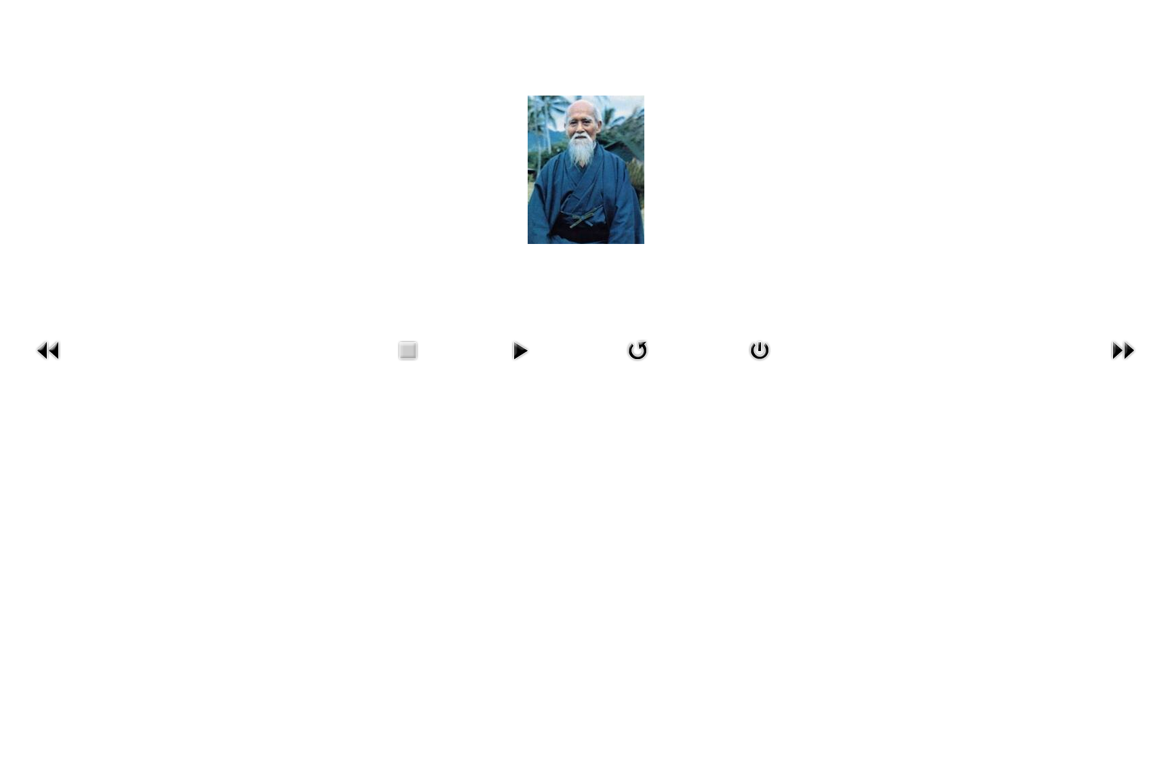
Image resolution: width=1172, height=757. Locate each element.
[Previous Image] (49, 364)
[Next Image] (1123, 364)
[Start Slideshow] (520, 364)
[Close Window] (759, 364)
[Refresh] (637, 364)
